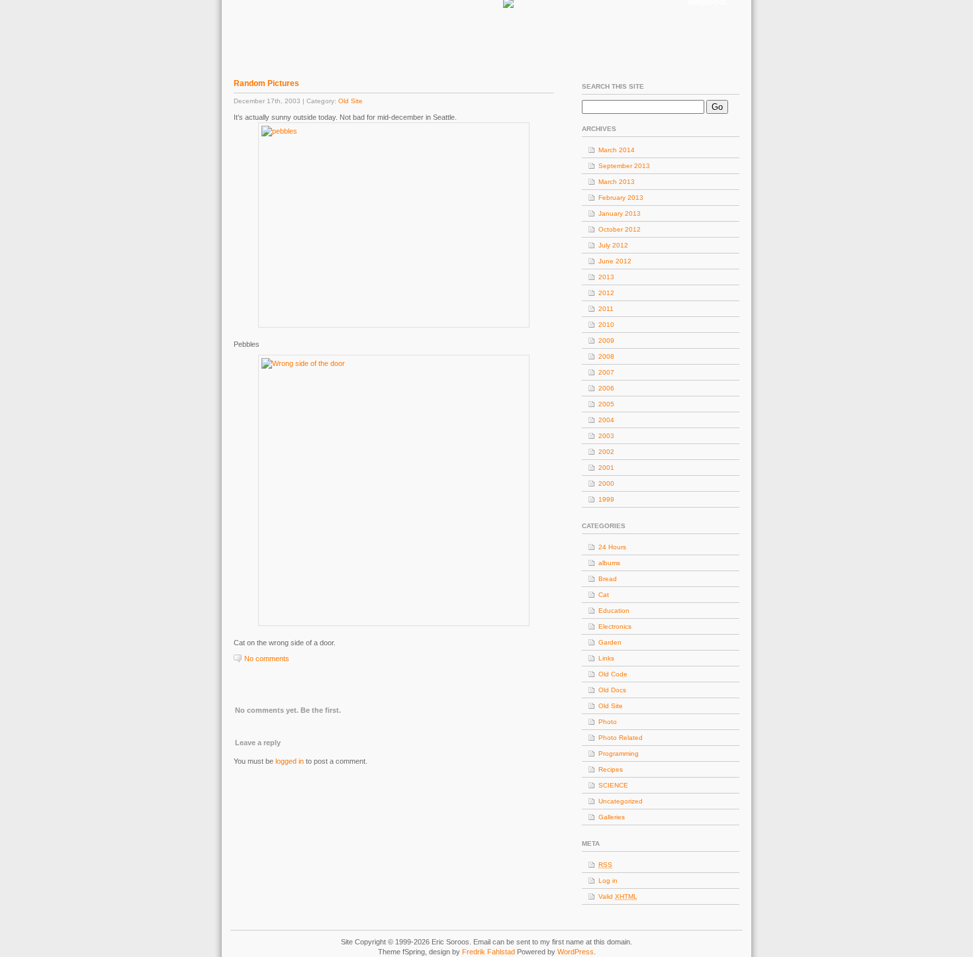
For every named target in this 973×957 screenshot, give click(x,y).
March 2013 (616, 181)
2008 (606, 356)
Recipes (610, 769)
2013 (606, 277)
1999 (606, 499)
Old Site (350, 101)
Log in (608, 880)
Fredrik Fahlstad (489, 952)
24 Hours (612, 547)
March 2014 (616, 150)
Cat (603, 594)
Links (606, 658)
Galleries (611, 817)
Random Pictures (266, 83)
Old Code (612, 674)
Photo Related (620, 737)
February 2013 (620, 197)
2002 (606, 451)
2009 (606, 340)
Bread (607, 578)
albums (609, 563)
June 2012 (614, 261)
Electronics (614, 626)
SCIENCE (613, 785)
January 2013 (619, 213)
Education (613, 610)
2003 (606, 435)
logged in (289, 761)
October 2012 (619, 229)
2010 (606, 324)
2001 (606, 467)
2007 (606, 372)
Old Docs (612, 690)
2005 (606, 404)
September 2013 (624, 165)
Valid (617, 896)
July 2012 (613, 245)
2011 (606, 308)
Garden (610, 642)
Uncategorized (620, 801)
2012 (606, 292)
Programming (618, 753)
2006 (606, 388)
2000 (606, 483)
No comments (266, 658)
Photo (607, 721)
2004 (606, 420)
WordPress (575, 952)
